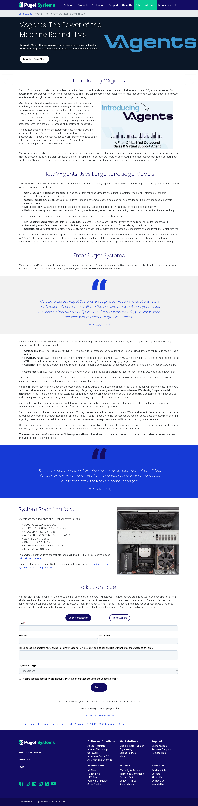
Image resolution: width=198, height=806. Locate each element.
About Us (127, 5)
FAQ (21, 767)
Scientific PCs (128, 753)
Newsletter (158, 784)
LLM (70, 724)
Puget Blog (93, 773)
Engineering (126, 749)
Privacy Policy (128, 777)
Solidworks (93, 753)
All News (92, 770)
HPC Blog (92, 777)
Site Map (24, 759)
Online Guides (159, 746)
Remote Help (159, 753)
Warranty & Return (130, 770)
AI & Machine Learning (99, 759)
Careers (156, 773)
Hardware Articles (97, 780)
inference (32, 724)
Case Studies (25, 13)
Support (113, 5)
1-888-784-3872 (107, 715)
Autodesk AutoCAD (98, 756)
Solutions (69, 5)
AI (25, 724)
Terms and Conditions (132, 773)
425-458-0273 (90, 715)
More (122, 756)
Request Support (161, 749)
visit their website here (30, 558)
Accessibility (127, 784)
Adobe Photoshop (97, 749)
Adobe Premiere (96, 746)
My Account (165, 5)
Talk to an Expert (145, 5)
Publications (98, 5)
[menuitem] (176, 5)
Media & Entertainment (133, 746)
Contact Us (158, 780)
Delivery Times (128, 780)
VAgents (114, 724)
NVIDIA (89, 724)
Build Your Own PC (31, 752)
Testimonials (159, 770)
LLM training (79, 724)
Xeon (122, 724)
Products (83, 5)
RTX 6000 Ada (101, 724)
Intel (40, 724)
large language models (55, 724)
